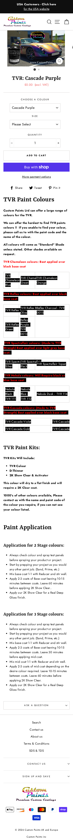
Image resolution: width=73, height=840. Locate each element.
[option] (36, 6)
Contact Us (36, 763)
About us (36, 736)
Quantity (35, 134)
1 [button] (34, 69)
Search (36, 722)
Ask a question (36, 705)
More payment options (36, 177)
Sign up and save (36, 776)
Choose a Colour (35, 99)
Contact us (36, 730)
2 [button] (39, 70)
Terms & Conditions (36, 744)
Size (35, 116)
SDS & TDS (36, 751)
